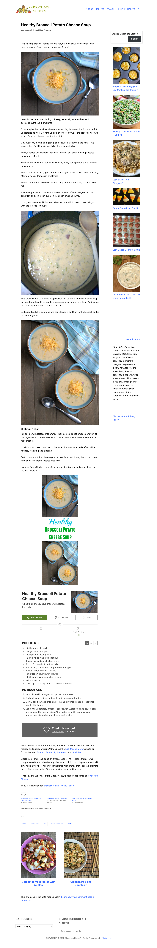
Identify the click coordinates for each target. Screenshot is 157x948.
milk (45, 824)
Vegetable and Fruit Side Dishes (32, 30)
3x (95, 643)
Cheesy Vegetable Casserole (57, 798)
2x (91, 643)
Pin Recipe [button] (63, 617)
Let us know (58, 731)
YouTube (76, 752)
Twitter (40, 752)
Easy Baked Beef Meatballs (126, 250)
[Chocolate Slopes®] (33, 9)
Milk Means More (74, 749)
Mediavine (106, 938)
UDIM (70, 824)
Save (88, 617)
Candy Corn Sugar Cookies (126, 208)
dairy (24, 824)
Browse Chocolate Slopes (125, 33)
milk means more (57, 824)
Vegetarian (47, 30)
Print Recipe (36, 617)
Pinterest (61, 752)
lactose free (35, 824)
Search (134, 39)
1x (87, 643)
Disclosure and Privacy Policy (59, 785)
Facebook (50, 752)
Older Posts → (133, 339)
